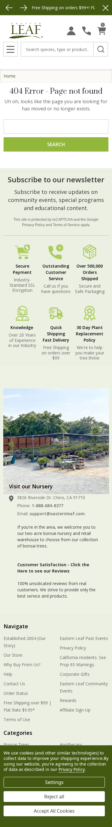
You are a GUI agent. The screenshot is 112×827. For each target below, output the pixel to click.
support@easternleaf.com (57, 513)
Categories (18, 732)
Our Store (13, 655)
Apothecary (71, 744)
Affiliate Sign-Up (75, 710)
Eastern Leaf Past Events (84, 638)
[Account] (71, 31)
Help (8, 674)
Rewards (68, 700)
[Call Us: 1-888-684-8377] (86, 31)
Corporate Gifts (75, 674)
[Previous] (9, 8)
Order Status (16, 693)
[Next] (24, 8)
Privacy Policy (33, 225)
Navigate (16, 626)
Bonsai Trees (16, 744)
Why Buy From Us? (22, 664)
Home (10, 76)
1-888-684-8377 (47, 505)
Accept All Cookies (54, 811)
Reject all (54, 796)
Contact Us (14, 683)
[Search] (100, 49)
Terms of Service (66, 225)
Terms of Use (17, 719)
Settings (54, 782)
